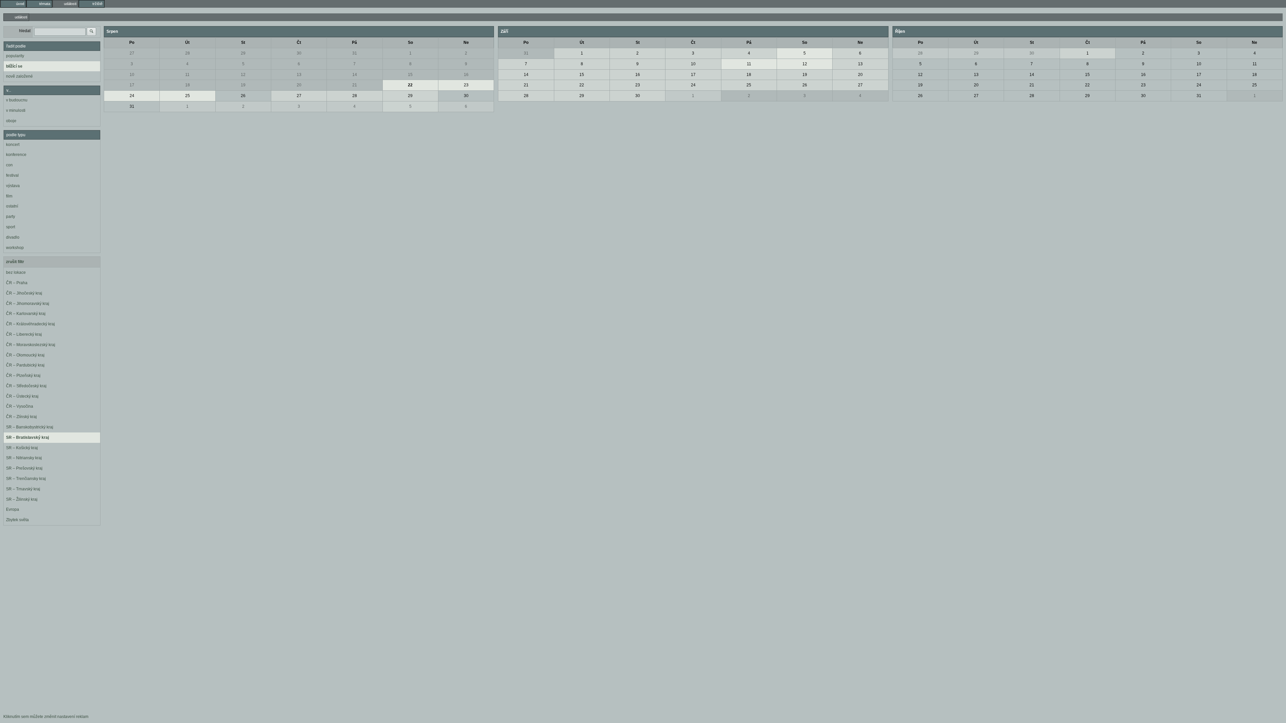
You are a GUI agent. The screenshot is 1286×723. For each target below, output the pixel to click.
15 (410, 74)
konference (16, 154)
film (9, 196)
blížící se (14, 66)
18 (187, 85)
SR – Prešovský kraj (24, 468)
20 (299, 85)
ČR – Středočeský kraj (26, 386)
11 (187, 74)
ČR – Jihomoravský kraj (27, 303)
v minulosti (15, 110)
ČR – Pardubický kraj (25, 365)
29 (243, 53)
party (10, 216)
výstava (13, 185)
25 (187, 95)
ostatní (12, 206)
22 (410, 85)
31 (354, 53)
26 (243, 95)
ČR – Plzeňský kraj (23, 375)
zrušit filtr (15, 261)
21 (354, 85)
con (9, 165)
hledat (24, 30)
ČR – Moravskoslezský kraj (30, 344)
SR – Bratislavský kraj (27, 437)
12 (243, 74)
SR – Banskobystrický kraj (29, 427)
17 (132, 85)
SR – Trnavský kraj (23, 489)
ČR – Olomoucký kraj (25, 355)
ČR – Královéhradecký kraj (30, 324)
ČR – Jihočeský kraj (24, 293)
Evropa (12, 509)
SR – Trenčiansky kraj (26, 478)
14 (354, 74)
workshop (15, 247)
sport (10, 227)
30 (299, 53)
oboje (11, 120)
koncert (12, 144)
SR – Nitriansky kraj (24, 458)
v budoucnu (16, 100)
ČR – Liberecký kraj (24, 334)
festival (12, 175)
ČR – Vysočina (19, 406)
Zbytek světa (17, 519)
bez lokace (16, 272)
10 (132, 74)
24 (132, 95)
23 (466, 85)
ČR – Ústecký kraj (22, 396)
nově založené (19, 76)
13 (299, 74)
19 (243, 85)
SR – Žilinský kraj (22, 499)
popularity (15, 56)
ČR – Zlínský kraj (21, 416)
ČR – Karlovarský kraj (26, 313)
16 (466, 74)
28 (187, 53)
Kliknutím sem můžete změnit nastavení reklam (45, 716)
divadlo (12, 237)
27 (132, 53)
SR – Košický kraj (22, 448)
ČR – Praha (16, 282)
